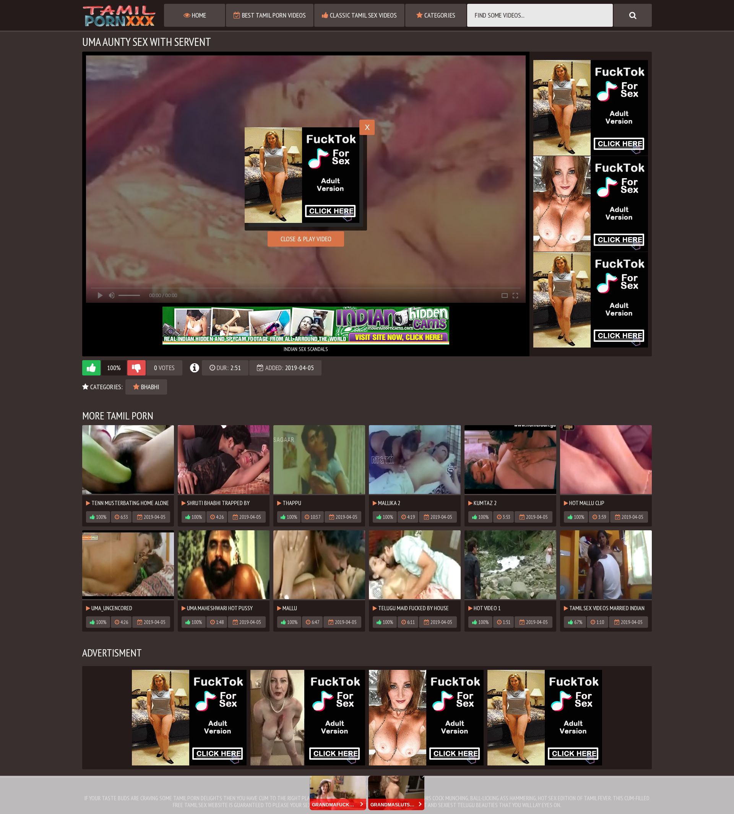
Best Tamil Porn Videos (273, 15)
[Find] (633, 15)
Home (198, 15)
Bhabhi (149, 386)
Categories (439, 15)
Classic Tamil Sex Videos (362, 15)
